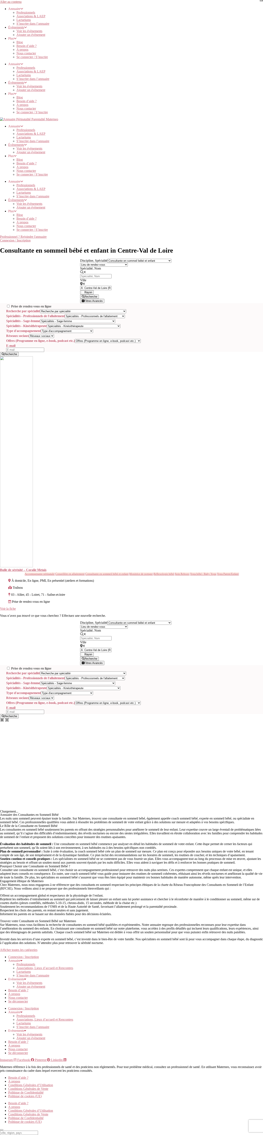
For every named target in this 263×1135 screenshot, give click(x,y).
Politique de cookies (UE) (25, 1096)
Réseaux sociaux (17, 336)
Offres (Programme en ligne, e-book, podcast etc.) (40, 340)
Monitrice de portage (141, 573)
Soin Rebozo (182, 573)
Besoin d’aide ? (26, 46)
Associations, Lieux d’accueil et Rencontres (44, 968)
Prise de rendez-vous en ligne (31, 306)
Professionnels (25, 12)
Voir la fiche (8, 608)
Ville (83, 280)
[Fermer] (261, 0)
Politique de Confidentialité (26, 1092)
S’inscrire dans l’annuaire (32, 23)
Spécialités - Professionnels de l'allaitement (35, 316)
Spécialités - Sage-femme (23, 321)
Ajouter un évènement (30, 34)
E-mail (10, 345)
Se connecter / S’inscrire (32, 57)
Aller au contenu (11, 2)
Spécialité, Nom (90, 268)
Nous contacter (26, 53)
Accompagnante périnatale (39, 573)
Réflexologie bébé (163, 573)
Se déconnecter (18, 1001)
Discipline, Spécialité (93, 260)
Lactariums (23, 20)
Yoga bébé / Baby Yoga (203, 573)
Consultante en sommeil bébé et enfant (106, 573)
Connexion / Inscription (23, 957)
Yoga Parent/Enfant (228, 573)
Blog (19, 42)
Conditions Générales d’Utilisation (30, 1085)
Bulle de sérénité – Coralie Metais (23, 570)
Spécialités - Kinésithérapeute (26, 326)
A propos (22, 49)
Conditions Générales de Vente (28, 1088)
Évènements (16, 27)
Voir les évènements (29, 31)
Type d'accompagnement (23, 331)
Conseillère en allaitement (69, 573)
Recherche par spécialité (23, 311)
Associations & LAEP (30, 16)
